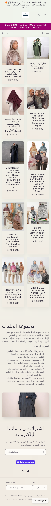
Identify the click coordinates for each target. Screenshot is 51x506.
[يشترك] (43, 452)
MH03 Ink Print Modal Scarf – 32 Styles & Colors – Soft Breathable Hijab (38, 119)
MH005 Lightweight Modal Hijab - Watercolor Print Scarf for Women (13, 240)
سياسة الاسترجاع (41, 496)
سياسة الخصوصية (10, 500)
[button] (5, 15)
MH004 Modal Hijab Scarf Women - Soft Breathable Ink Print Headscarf (38, 293)
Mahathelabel (16, 496)
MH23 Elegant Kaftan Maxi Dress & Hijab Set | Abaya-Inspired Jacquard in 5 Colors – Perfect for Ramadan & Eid (13, 177)
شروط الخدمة (22, 500)
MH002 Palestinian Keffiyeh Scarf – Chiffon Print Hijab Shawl (37, 233)
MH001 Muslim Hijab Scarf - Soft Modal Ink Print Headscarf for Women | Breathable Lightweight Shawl (38, 182)
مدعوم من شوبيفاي (28, 496)
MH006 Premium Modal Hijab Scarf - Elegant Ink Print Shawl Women (13, 295)
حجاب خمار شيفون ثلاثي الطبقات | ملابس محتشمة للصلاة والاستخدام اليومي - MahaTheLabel (13, 125)
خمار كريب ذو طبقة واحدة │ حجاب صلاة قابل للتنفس (38, 65)
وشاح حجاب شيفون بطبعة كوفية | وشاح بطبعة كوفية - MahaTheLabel (13, 73)
